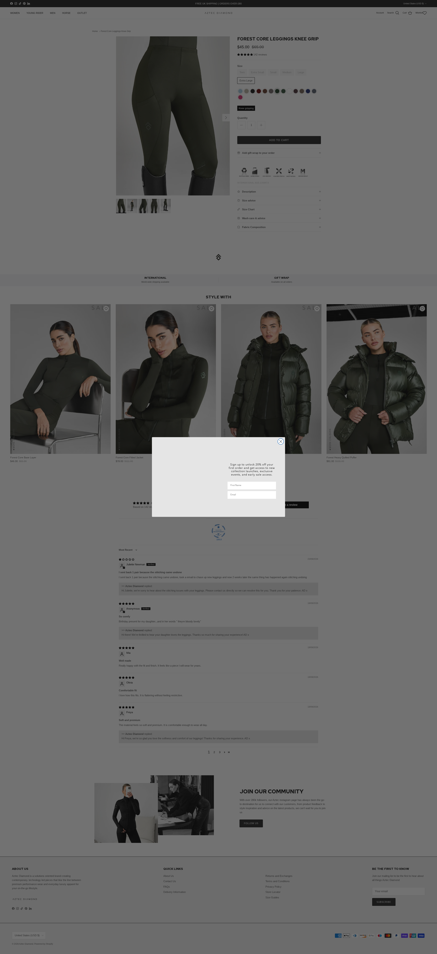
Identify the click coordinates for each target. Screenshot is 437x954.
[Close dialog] (281, 441)
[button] (252, 506)
